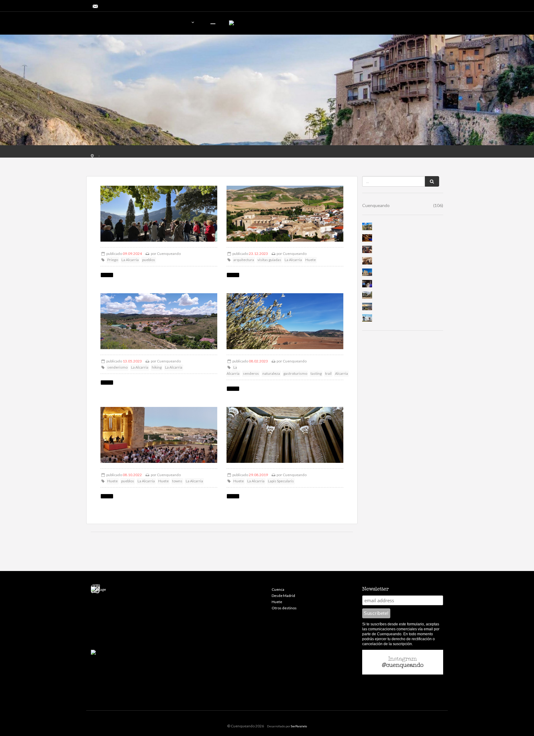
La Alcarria (130, 259)
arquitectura (243, 259)
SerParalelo (299, 726)
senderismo (117, 367)
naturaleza (271, 373)
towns (177, 481)
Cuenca (278, 589)
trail (328, 373)
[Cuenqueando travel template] (126, 24)
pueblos (148, 259)
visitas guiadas (269, 259)
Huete (310, 259)
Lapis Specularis (281, 481)
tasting (316, 373)
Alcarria (341, 373)
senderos (251, 373)
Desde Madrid (283, 595)
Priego (112, 259)
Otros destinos (284, 608)
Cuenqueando (169, 253)
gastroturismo (295, 373)
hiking (157, 367)
